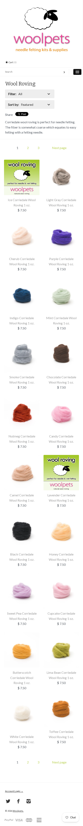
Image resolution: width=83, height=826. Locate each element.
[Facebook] (18, 801)
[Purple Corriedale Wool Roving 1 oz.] (61, 221)
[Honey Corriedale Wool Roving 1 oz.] (61, 516)
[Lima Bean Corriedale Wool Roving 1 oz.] (61, 635)
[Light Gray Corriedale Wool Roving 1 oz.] (61, 162)
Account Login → (14, 791)
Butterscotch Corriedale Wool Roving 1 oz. (21, 678)
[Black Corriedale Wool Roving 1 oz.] (21, 516)
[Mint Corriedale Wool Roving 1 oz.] (61, 280)
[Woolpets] (41, 9)
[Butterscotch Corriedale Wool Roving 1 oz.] (21, 635)
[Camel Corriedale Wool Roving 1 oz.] (21, 457)
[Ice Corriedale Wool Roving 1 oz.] (21, 162)
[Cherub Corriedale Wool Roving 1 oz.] (21, 221)
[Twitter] (8, 801)
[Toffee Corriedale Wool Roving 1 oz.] (61, 694)
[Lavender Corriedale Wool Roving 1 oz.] (61, 457)
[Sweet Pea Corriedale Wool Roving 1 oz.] (21, 576)
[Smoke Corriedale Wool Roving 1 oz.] (21, 339)
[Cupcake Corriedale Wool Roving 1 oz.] (61, 576)
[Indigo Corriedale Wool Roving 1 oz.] (21, 280)
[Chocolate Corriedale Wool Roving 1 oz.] (61, 339)
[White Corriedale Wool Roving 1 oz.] (21, 699)
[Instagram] (29, 801)
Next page (59, 148)
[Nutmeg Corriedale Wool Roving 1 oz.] (21, 398)
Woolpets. (18, 811)
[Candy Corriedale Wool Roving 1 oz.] (61, 398)
